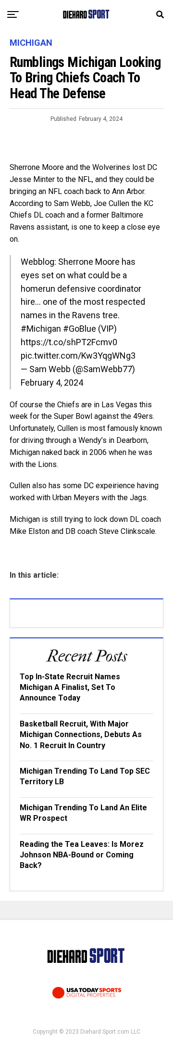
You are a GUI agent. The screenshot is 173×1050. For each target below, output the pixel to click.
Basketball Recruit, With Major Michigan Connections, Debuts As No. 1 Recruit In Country (81, 734)
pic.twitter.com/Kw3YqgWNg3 (78, 355)
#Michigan (41, 329)
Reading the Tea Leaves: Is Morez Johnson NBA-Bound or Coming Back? (82, 855)
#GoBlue (79, 329)
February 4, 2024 (52, 382)
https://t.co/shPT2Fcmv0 (69, 342)
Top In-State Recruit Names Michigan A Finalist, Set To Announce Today (70, 687)
